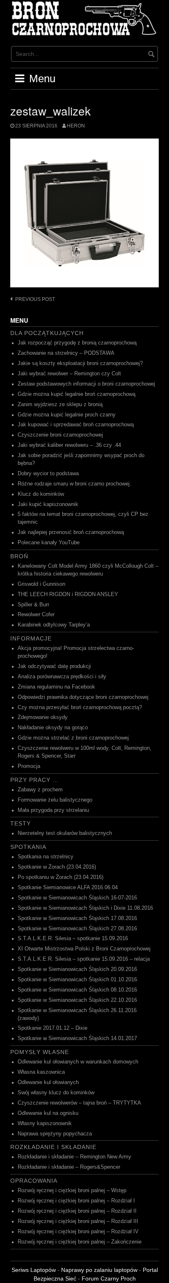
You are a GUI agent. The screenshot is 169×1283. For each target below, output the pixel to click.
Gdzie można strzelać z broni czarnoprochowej (73, 738)
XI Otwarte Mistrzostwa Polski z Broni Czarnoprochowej (84, 949)
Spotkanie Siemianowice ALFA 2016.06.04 (68, 887)
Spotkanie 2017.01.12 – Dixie (52, 1028)
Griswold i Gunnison (41, 584)
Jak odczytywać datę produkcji (54, 666)
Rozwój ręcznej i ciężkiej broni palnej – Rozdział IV (78, 1231)
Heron (76, 126)
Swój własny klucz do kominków (56, 1093)
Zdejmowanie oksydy (43, 717)
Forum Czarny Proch (109, 1278)
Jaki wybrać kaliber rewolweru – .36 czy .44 (69, 445)
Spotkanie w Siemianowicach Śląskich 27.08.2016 (77, 929)
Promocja (29, 766)
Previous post (35, 299)
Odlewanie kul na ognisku (48, 1113)
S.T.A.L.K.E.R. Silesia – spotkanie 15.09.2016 (73, 938)
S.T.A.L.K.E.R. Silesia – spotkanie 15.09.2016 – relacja (84, 959)
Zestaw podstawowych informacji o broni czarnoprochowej (86, 384)
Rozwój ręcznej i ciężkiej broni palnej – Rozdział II (77, 1211)
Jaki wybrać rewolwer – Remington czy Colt (69, 374)
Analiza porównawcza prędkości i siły (62, 677)
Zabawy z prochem (40, 790)
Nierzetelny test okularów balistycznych (65, 833)
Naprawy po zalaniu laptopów (99, 1270)
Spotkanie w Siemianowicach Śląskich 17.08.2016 (77, 918)
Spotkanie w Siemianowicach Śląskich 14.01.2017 (77, 1038)
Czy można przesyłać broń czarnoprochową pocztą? (80, 707)
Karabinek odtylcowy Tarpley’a (54, 625)
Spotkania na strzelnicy (45, 857)
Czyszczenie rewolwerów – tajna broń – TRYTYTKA (79, 1103)
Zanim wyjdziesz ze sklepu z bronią (60, 404)
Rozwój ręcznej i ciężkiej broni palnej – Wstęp (72, 1190)
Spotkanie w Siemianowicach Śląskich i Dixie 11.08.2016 (85, 908)
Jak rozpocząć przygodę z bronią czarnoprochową (77, 343)
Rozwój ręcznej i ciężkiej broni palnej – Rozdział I (76, 1201)
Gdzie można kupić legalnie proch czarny (67, 415)
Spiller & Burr (33, 605)
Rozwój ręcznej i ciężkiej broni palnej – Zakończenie (80, 1242)
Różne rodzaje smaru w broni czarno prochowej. (74, 484)
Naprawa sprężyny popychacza (55, 1134)
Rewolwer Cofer (36, 614)
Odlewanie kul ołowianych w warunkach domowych (78, 1062)
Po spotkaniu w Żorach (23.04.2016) (60, 877)
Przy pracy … (34, 780)
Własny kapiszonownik (45, 1123)
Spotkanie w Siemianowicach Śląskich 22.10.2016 (77, 1000)
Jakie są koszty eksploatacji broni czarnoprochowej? (80, 363)
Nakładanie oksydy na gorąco (53, 728)
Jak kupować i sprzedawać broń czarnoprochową (76, 425)
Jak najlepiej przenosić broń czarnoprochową (71, 532)
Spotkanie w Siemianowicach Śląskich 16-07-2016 (77, 898)
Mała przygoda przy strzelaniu (53, 810)
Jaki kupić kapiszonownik (48, 504)
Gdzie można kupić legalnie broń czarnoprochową (76, 394)
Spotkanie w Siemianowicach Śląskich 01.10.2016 (77, 979)
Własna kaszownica (41, 1072)
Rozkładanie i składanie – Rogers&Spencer (69, 1167)
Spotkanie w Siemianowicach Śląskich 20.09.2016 (77, 969)
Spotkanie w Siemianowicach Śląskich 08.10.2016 (77, 990)
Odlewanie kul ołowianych (48, 1082)
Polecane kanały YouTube (49, 543)
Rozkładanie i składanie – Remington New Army (74, 1157)
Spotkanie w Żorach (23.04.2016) (57, 867)
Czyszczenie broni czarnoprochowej (60, 435)
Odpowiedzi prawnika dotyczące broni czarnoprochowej (83, 697)
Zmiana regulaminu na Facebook (56, 687)
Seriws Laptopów (33, 1270)
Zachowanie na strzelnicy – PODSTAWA (66, 353)
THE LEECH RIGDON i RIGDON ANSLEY (68, 594)
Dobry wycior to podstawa (48, 473)
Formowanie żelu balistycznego (55, 800)
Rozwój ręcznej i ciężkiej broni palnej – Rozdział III (78, 1221)
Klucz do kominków (41, 494)
